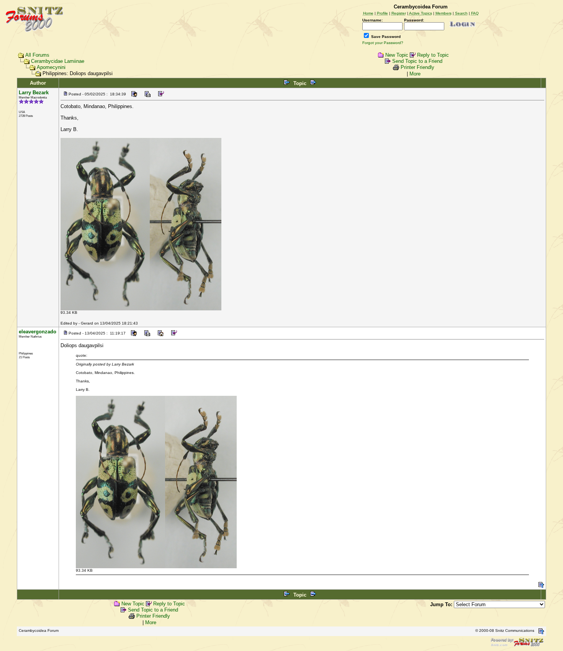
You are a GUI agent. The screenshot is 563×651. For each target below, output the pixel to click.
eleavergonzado (37, 332)
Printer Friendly (417, 67)
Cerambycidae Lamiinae (57, 61)
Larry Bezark (34, 92)
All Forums (37, 55)
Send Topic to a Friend (417, 61)
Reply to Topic (433, 55)
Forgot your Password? (382, 43)
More (415, 74)
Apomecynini (51, 67)
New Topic (396, 55)
